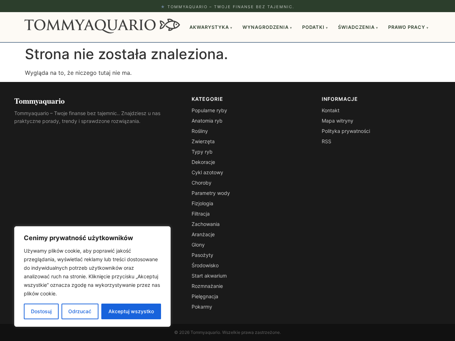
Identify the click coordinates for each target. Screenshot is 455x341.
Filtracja (201, 214)
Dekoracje (203, 162)
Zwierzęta (203, 141)
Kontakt (330, 110)
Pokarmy (202, 307)
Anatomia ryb (207, 121)
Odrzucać (79, 311)
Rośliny (200, 131)
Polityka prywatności (346, 131)
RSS (326, 141)
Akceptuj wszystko (131, 311)
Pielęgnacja (205, 296)
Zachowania (206, 224)
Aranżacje (203, 234)
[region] (92, 276)
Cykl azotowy (207, 172)
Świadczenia (358, 27)
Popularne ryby (209, 110)
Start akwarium (209, 276)
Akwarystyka (210, 27)
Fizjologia (202, 203)
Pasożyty (202, 255)
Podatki (315, 27)
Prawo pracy (408, 27)
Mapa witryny (337, 121)
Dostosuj (41, 311)
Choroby (202, 183)
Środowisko (205, 265)
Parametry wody (211, 193)
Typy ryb (202, 152)
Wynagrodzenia (267, 27)
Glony (198, 245)
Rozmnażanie (207, 286)
